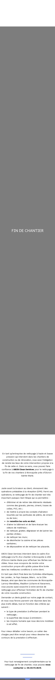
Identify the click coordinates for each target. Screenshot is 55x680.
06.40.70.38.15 (34, 668)
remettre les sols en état (22, 521)
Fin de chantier (28, 230)
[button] (27, 22)
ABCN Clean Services (23, 469)
